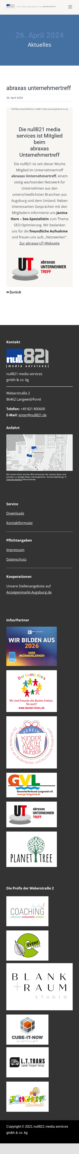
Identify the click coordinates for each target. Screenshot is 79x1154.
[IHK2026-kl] (31, 628)
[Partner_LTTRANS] (27, 1049)
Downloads (15, 513)
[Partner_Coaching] (27, 898)
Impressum (15, 549)
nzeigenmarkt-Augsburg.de (29, 592)
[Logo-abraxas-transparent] (39, 256)
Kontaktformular (19, 523)
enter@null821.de (33, 415)
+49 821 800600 (25, 409)
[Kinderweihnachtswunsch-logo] (31, 718)
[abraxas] (31, 803)
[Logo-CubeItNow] (27, 1016)
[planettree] (31, 833)
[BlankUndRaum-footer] (39, 965)
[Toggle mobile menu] (70, 7)
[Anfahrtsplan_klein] (39, 436)
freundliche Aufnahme (48, 231)
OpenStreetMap (14, 479)
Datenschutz (16, 559)
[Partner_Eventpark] (27, 932)
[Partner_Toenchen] (27, 1083)
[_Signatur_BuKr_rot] (31, 672)
